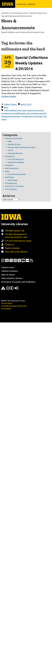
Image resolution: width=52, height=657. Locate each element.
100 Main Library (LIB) (14, 231)
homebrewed (6, 113)
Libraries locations (9, 271)
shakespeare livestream (10, 116)
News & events (8, 274)
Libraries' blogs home (38, 13)
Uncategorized (11, 183)
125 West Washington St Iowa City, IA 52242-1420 (16, 235)
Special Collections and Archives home (16, 16)
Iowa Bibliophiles (19, 113)
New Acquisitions (12, 168)
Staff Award (13, 180)
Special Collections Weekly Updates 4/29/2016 (31, 63)
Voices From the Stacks (14, 186)
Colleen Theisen (10, 104)
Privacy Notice (6, 303)
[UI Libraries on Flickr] (27, 261)
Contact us (9, 244)
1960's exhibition (10, 110)
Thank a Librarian (12, 248)
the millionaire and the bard (32, 116)
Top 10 (10, 150)
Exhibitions (9, 165)
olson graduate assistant (36, 113)
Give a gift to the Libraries (16, 252)
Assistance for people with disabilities (18, 282)
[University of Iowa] (7, 4)
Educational (9, 156)
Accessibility (6, 309)
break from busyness (35, 110)
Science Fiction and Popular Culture (22, 147)
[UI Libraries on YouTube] (23, 261)
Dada (10, 141)
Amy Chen (22, 110)
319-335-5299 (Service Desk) (18, 241)
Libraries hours (8, 267)
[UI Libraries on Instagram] (3, 261)
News (6, 107)
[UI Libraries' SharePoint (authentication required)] (16, 289)
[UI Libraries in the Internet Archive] (3, 289)
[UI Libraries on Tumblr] (19, 261)
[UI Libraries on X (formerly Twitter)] (11, 261)
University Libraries (25, 4)
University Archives (15, 153)
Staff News (9, 177)
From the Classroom (16, 159)
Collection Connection (13, 138)
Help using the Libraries (11, 278)
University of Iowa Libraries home (14, 13)
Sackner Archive (14, 144)
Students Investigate (16, 162)
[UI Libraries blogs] (31, 261)
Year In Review (11, 189)
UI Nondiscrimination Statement (14, 306)
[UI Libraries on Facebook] (7, 261)
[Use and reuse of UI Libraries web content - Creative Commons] (9, 289)
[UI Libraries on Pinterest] (15, 261)
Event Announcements (17, 174)
